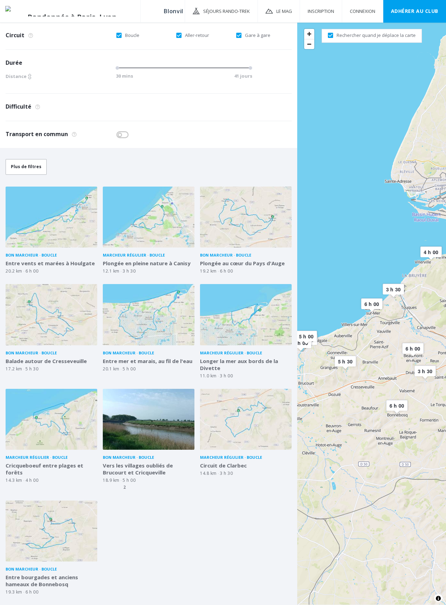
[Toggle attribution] (438, 598)
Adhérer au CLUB (414, 11)
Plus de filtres (26, 167)
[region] (371, 313)
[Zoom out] (309, 44)
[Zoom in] (309, 34)
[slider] (118, 67)
